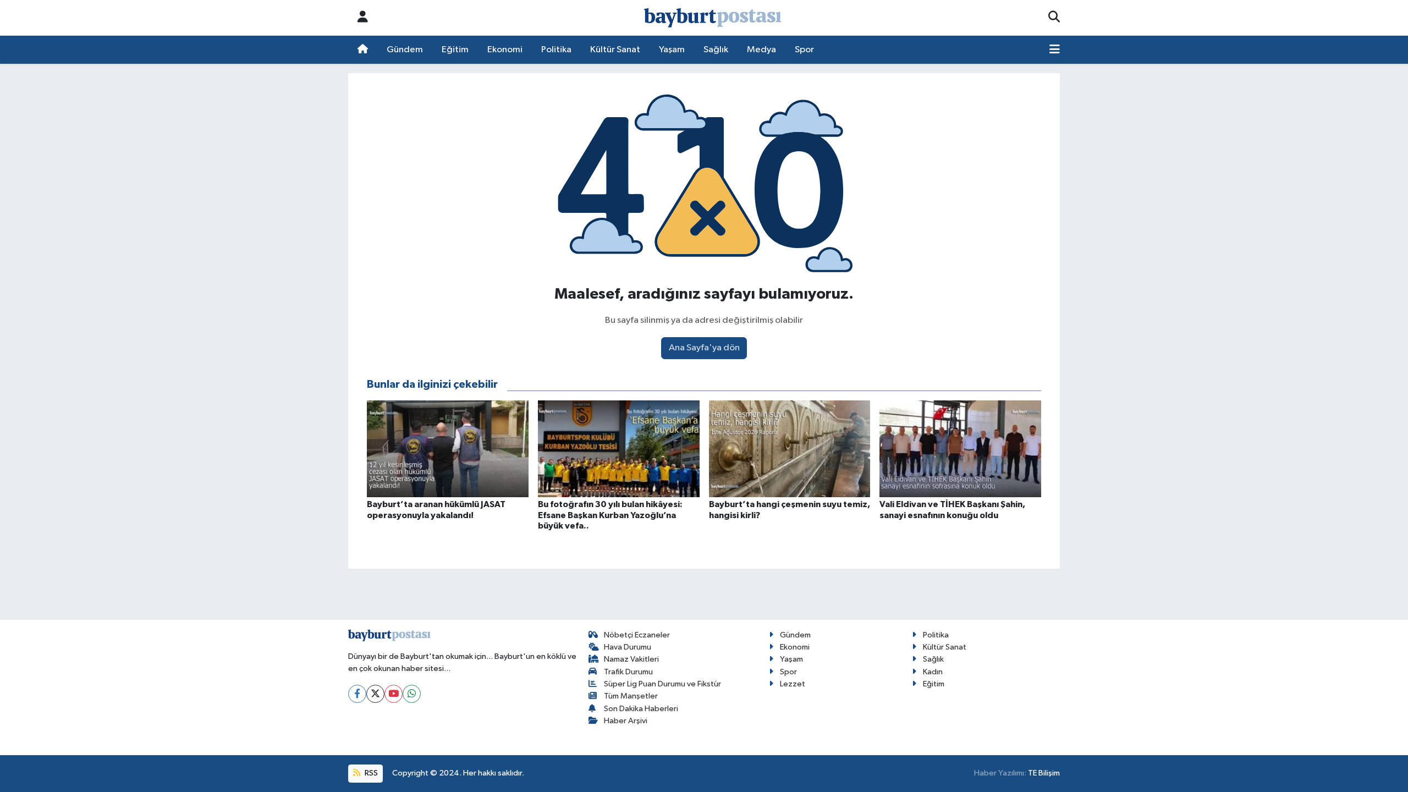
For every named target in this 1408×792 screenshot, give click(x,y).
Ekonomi (504, 49)
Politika (556, 49)
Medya (761, 49)
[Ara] (1054, 17)
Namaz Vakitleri (631, 659)
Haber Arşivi (625, 721)
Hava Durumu (627, 647)
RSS (370, 773)
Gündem (405, 49)
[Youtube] (393, 694)
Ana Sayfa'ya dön (704, 348)
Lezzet (792, 684)
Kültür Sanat (615, 49)
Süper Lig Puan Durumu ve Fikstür (662, 684)
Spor (804, 49)
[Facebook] (357, 694)
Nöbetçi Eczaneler (637, 635)
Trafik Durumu (628, 672)
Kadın (933, 672)
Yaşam (672, 49)
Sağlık (715, 49)
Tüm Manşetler (631, 696)
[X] (375, 694)
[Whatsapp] (412, 694)
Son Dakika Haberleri (641, 709)
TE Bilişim (1044, 773)
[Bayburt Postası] (713, 18)
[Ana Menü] (1054, 50)
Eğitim (455, 49)
